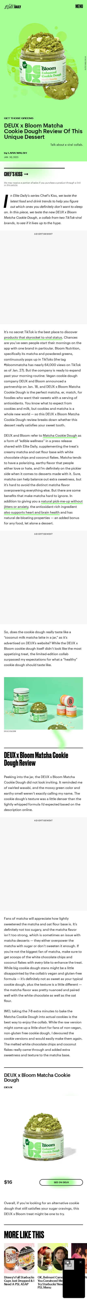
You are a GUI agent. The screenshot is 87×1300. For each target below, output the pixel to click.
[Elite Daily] (12, 6)
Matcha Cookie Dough (60, 435)
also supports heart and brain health (32, 512)
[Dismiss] (80, 1262)
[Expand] (67, 1262)
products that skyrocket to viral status (33, 337)
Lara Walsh (17, 153)
